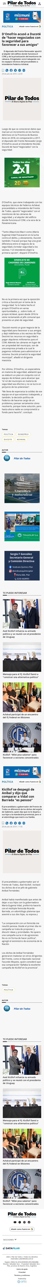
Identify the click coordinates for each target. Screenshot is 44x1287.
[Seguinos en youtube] (15, 1222)
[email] (19, 70)
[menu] (4, 3)
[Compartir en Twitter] (15, 70)
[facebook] (11, 70)
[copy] (23, 70)
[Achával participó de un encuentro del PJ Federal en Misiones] (22, 697)
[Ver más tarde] (3, 70)
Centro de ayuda (22, 1269)
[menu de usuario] (39, 4)
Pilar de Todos (22, 458)
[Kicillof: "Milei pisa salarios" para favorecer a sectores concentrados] (22, 737)
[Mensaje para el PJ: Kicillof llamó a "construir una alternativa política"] (22, 657)
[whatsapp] (7, 70)
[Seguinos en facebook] (29, 1222)
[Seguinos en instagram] (24, 1222)
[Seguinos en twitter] (19, 1222)
